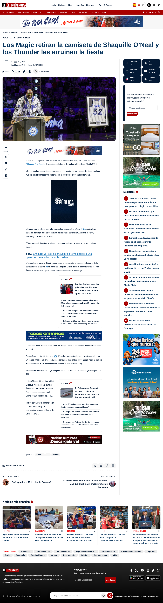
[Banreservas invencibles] (141, 382)
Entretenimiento (50, 12)
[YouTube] (149, 12)
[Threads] (158, 12)
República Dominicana (86, 551)
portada (54, 555)
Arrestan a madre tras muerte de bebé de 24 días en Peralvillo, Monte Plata (141, 281)
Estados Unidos (38, 555)
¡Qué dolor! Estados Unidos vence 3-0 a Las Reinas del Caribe (16, 538)
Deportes (63, 12)
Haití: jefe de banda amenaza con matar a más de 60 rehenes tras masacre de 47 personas (79, 414)
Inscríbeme (132, 114)
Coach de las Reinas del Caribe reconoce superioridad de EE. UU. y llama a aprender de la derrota (79, 425)
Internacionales (23, 12)
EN (143, 5)
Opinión (103, 12)
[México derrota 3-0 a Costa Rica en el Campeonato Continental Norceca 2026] (81, 517)
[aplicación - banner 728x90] (64, 439)
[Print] (29, 71)
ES (139, 5)
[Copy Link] (24, 71)
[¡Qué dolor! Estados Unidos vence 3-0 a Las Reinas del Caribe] (17, 517)
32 (47, 266)
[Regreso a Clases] (141, 349)
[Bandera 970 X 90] (81, 21)
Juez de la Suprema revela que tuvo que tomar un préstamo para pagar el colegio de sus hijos (141, 202)
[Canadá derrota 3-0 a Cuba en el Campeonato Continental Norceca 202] (114, 517)
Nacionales (10, 12)
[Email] (18, 71)
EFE (15, 61)
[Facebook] (143, 12)
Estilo (73, 12)
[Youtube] (151, 71)
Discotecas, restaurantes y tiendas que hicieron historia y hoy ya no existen (141, 255)
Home (5, 32)
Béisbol (84, 555)
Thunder (55, 455)
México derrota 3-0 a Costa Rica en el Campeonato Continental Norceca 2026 (80, 538)
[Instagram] (152, 12)
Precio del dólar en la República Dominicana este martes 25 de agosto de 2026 (141, 229)
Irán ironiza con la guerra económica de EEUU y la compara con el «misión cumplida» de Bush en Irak (80, 303)
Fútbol (102, 531)
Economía (37, 12)
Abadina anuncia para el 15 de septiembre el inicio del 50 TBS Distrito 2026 (49, 538)
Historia (94, 12)
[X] (146, 12)
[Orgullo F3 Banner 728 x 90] (64, 335)
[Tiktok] (132, 79)
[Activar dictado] (103, 595)
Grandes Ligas (100, 555)
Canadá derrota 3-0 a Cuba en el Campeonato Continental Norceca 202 (112, 538)
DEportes (39, 455)
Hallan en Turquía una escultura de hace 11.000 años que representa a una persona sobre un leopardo (79, 313)
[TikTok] (155, 12)
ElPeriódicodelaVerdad (131, 551)
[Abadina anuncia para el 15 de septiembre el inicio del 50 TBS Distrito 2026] (49, 517)
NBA (55, 356)
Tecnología (83, 12)
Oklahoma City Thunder (36, 164)
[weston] (141, 139)
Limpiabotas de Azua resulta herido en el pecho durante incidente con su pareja (141, 242)
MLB (115, 555)
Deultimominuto (63, 551)
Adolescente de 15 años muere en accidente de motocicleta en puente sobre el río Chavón (141, 294)
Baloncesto (40, 531)
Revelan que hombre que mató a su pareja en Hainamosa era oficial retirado (141, 215)
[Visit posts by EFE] (6, 63)
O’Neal (83, 229)
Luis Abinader (69, 555)
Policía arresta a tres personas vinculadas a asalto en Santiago (140, 324)
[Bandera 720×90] (64, 150)
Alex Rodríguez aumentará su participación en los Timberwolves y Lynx (141, 268)
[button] (154, 5)
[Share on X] (13, 71)
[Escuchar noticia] (35, 71)
